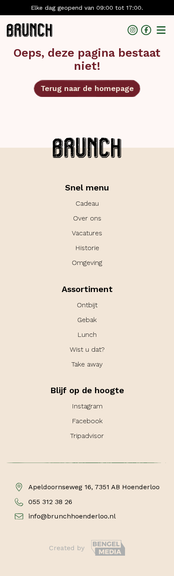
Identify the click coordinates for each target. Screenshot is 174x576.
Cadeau (87, 203)
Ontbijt (87, 305)
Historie (87, 248)
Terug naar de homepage (87, 88)
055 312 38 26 (50, 502)
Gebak (87, 320)
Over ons (87, 218)
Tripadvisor (87, 436)
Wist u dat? (87, 349)
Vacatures (87, 233)
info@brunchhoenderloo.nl (72, 516)
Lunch (87, 335)
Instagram (87, 406)
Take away (87, 364)
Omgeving (87, 263)
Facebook (87, 421)
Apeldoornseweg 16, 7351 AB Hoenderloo (94, 487)
